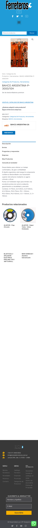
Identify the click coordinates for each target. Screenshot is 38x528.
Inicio (3, 74)
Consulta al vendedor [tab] (9, 163)
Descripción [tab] (6, 143)
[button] (19, 22)
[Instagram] (22, 16)
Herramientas (14, 76)
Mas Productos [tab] (7, 159)
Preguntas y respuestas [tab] (10, 151)
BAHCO (11, 119)
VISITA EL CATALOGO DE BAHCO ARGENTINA (17, 102)
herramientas (18, 119)
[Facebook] (13, 16)
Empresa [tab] (5, 155)
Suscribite (18, 513)
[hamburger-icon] (19, 11)
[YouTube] (27, 16)
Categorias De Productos (10, 82)
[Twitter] (17, 16)
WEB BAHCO (8, 133)
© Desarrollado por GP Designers (19, 522)
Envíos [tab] (4, 147)
